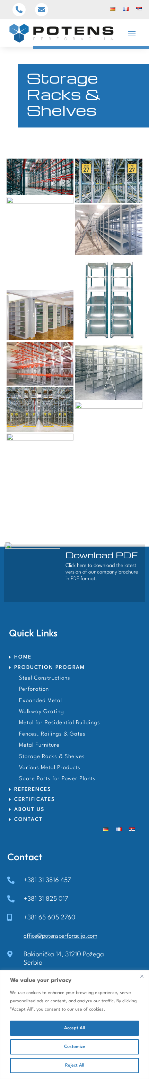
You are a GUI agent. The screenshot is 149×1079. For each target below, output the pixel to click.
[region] (74, 1024)
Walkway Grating (41, 711)
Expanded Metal (40, 700)
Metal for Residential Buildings (59, 723)
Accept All (74, 1028)
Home (23, 657)
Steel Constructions (44, 678)
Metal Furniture (39, 745)
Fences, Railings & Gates (52, 734)
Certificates (34, 799)
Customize (74, 1046)
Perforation (34, 689)
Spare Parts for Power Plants (57, 779)
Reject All (74, 1065)
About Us (29, 809)
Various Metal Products (49, 767)
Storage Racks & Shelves (52, 756)
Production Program (49, 667)
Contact (28, 819)
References (32, 789)
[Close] (142, 976)
